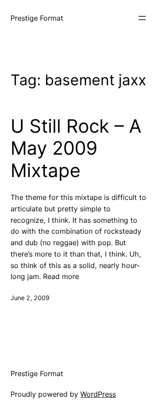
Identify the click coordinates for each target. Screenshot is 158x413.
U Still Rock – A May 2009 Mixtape (76, 148)
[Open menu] (142, 18)
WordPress (98, 394)
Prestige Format (37, 18)
